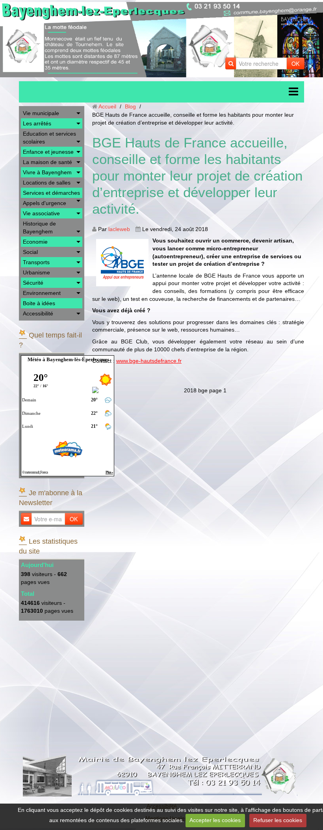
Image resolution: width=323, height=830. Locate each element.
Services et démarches (51, 193)
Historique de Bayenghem (39, 227)
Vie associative (41, 213)
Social (30, 252)
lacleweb (119, 229)
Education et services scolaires (49, 138)
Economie (35, 242)
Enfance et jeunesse (48, 152)
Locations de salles (47, 182)
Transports (36, 262)
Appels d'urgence (44, 203)
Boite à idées (39, 303)
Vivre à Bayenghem (47, 172)
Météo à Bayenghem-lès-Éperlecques (68, 359)
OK (295, 63)
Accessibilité (38, 313)
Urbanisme (36, 272)
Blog (130, 106)
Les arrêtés (37, 123)
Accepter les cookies (215, 820)
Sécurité (33, 283)
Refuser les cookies (277, 820)
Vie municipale (41, 113)
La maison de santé (47, 162)
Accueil (107, 106)
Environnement (42, 293)
